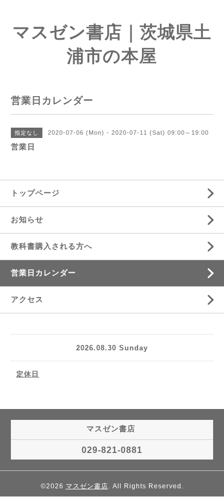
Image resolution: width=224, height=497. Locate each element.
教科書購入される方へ (51, 246)
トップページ (35, 192)
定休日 (27, 374)
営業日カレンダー (43, 272)
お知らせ (27, 219)
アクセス (27, 299)
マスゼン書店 (87, 486)
